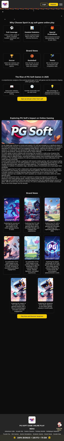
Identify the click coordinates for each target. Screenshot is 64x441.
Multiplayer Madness (52, 431)
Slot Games (15, 434)
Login (44, 4)
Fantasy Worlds (40, 431)
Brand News (48, 434)
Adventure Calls (10, 431)
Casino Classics (29, 431)
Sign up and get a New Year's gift (32, 99)
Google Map (57, 434)
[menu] (60, 4)
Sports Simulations (26, 434)
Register (53, 4)
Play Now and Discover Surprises (32, 316)
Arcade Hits (19, 431)
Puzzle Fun (6, 434)
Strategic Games (38, 434)
